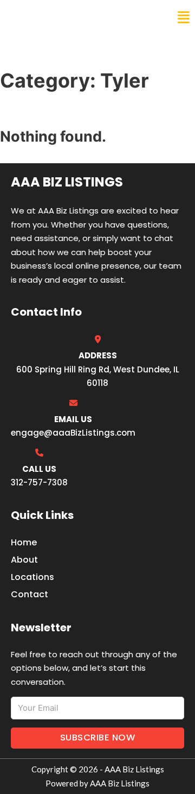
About (24, 559)
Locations (32, 577)
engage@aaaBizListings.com (73, 432)
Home (24, 542)
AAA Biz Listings (53, 17)
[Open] (184, 17)
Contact (29, 594)
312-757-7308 (39, 482)
